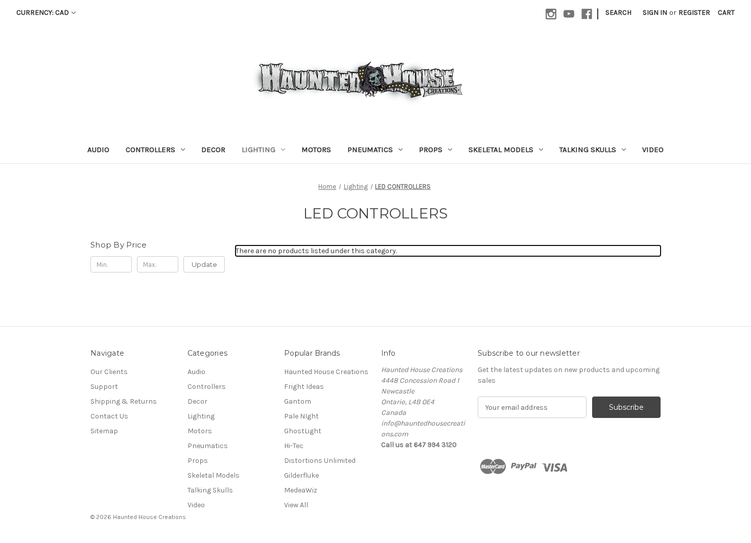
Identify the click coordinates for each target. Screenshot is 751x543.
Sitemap (104, 431)
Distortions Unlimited (320, 460)
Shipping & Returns (123, 401)
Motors (316, 149)
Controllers (150, 149)
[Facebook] (586, 14)
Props (430, 149)
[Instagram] (551, 14)
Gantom (297, 401)
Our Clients (109, 371)
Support (104, 386)
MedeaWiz (300, 490)
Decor (213, 149)
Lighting (258, 149)
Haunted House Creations (326, 371)
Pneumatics (370, 149)
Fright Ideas (304, 386)
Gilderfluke (301, 475)
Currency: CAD (42, 12)
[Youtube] (569, 14)
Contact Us (109, 416)
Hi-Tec (293, 445)
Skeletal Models (500, 149)
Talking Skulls (587, 149)
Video (653, 149)
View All (296, 505)
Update (204, 264)
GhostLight (302, 431)
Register (694, 12)
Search (618, 12)
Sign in (655, 12)
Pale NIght (301, 416)
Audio (98, 149)
